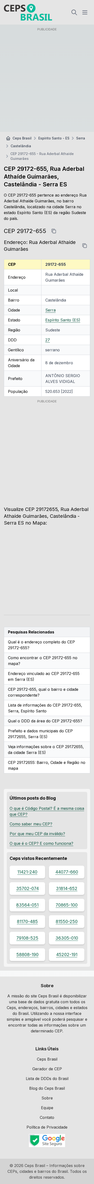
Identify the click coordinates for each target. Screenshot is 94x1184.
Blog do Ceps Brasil (47, 1088)
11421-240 (27, 871)
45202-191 (66, 954)
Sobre (47, 1098)
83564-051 (27, 904)
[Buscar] (74, 12)
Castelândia (21, 146)
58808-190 (27, 954)
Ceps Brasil (22, 138)
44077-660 (66, 871)
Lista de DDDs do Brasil (47, 1078)
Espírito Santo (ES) (62, 320)
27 (47, 339)
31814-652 (66, 888)
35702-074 (27, 888)
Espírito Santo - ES (53, 138)
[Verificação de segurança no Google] (47, 1140)
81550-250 (67, 921)
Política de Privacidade (47, 1127)
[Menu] (85, 12)
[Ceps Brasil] (28, 12)
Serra (80, 138)
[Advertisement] (47, 80)
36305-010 (66, 938)
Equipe (47, 1107)
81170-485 (27, 921)
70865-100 (67, 904)
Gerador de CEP (47, 1068)
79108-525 (27, 938)
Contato (47, 1117)
